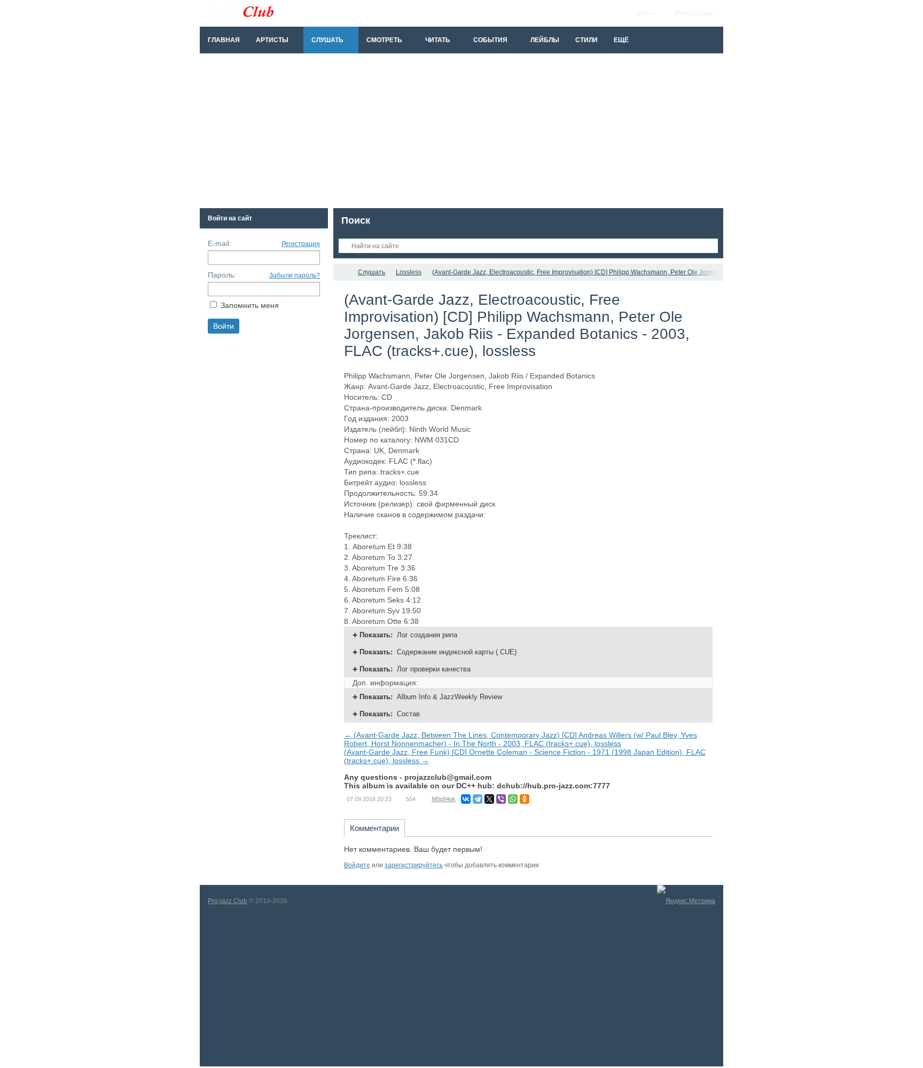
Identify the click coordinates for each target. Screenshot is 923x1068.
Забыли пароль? (294, 275)
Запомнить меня (250, 305)
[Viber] (501, 799)
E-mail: (219, 243)
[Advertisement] (461, 133)
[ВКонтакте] (466, 799)
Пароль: (222, 275)
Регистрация (300, 244)
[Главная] (343, 272)
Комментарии (374, 828)
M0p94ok (444, 799)
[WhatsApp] (513, 799)
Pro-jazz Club (227, 901)
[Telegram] (477, 799)
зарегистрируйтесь (414, 865)
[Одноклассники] (524, 799)
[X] (489, 799)
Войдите (357, 865)
